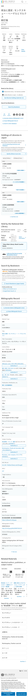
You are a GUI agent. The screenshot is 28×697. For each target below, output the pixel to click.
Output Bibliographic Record (11, 120)
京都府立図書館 (20, 201)
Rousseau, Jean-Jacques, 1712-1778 (12, 455)
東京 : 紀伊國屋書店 (7, 385)
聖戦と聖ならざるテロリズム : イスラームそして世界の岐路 (19, 584)
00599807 (11, 443)
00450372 (8, 450)
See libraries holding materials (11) (14, 98)
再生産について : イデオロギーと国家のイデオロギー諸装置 (7, 584)
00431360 (20, 364)
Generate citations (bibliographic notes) (13, 118)
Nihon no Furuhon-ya (9, 289)
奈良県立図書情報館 (19, 213)
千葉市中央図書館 (20, 189)
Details (6, 689)
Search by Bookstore (14, 107)
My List (4, 115)
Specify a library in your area (14, 153)
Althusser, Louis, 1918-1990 (9, 364)
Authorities (13, 365)
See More (6, 598)
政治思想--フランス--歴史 (8, 442)
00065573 (4, 377)
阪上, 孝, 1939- (6, 375)
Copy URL (9, 115)
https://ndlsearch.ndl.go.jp (9, 520)
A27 (3, 471)
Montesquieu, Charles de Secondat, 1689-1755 (13, 449)
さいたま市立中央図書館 (18, 182)
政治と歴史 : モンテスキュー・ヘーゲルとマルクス (14, 334)
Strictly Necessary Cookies (8, 694)
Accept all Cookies (21, 694)
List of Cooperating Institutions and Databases (11, 144)
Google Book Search (9, 291)
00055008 (8, 370)
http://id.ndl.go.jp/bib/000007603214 (12, 528)
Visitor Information (22, 237)
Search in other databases (10, 123)
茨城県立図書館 (20, 170)
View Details (23, 50)
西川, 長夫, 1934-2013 (7, 368)
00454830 (4, 456)
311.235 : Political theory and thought (12, 465)
